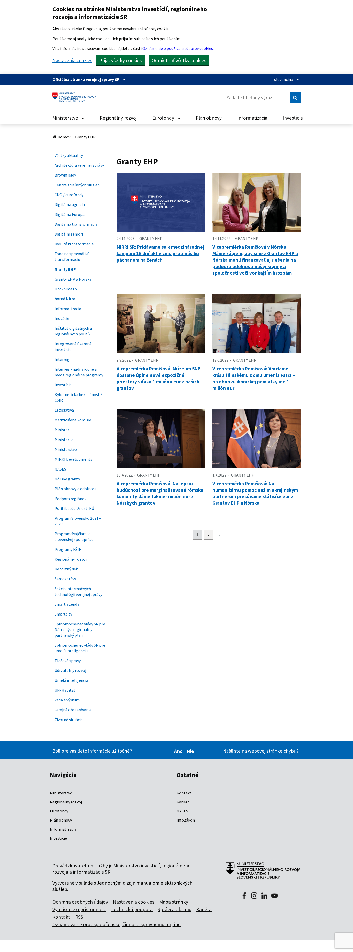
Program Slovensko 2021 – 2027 (78, 521)
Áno (179, 751)
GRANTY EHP (151, 238)
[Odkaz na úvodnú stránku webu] (261, 873)
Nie (191, 751)
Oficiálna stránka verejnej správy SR (86, 79)
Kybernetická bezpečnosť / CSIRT (78, 397)
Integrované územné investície (73, 346)
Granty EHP (65, 269)
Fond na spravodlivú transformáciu (72, 256)
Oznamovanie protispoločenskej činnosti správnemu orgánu (116, 924)
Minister (62, 429)
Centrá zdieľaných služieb (77, 184)
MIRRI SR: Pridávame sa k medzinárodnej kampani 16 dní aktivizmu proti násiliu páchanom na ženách (160, 253)
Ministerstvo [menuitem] (65, 118)
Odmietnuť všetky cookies (179, 60)
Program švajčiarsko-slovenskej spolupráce (74, 536)
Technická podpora (132, 909)
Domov (64, 137)
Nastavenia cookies (72, 60)
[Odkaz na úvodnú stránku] (76, 97)
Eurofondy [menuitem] (163, 118)
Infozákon (186, 820)
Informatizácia (68, 308)
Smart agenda (67, 604)
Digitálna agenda (70, 204)
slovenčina (284, 79)
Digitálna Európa (70, 214)
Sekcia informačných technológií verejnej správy (78, 591)
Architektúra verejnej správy (79, 165)
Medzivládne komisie (73, 419)
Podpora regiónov (70, 498)
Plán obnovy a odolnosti (76, 488)
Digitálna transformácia (76, 224)
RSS (79, 917)
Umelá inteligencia (71, 680)
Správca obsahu (174, 909)
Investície (63, 384)
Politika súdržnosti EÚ (74, 508)
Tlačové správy (68, 660)
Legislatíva (64, 410)
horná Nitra (65, 298)
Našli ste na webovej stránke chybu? (261, 751)
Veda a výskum (67, 699)
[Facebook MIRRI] (244, 896)
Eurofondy (59, 811)
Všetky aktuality (69, 155)
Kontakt (184, 792)
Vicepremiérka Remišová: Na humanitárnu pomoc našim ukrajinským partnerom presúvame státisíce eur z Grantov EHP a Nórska (255, 493)
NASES (60, 469)
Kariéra (183, 801)
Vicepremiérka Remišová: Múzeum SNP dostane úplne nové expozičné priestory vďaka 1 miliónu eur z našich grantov (159, 378)
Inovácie (62, 318)
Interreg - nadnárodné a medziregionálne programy (79, 372)
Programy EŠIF (68, 549)
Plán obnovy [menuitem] (209, 118)
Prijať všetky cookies (120, 60)
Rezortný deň (66, 569)
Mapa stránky (173, 902)
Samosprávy (65, 578)
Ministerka (64, 439)
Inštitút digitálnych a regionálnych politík (73, 331)
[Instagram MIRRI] (254, 896)
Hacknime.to (66, 288)
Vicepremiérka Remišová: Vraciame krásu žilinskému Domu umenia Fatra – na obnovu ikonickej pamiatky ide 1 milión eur (253, 378)
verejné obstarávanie (73, 709)
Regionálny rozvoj (71, 559)
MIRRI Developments (73, 459)
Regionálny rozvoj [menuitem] (118, 118)
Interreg (62, 359)
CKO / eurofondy (69, 194)
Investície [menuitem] (293, 118)
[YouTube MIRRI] (274, 896)
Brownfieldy (65, 175)
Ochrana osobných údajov (80, 902)
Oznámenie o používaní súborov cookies (177, 48)
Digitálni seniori (69, 234)
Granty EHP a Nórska (73, 279)
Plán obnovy (61, 820)
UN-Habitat (65, 690)
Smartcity (63, 614)
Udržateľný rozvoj (70, 670)
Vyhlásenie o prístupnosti (79, 909)
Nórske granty (67, 478)
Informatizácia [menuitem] (252, 118)
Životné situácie (69, 719)
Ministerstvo (66, 449)
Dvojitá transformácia (74, 243)
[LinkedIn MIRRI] (264, 896)
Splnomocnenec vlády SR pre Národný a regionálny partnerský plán (80, 629)
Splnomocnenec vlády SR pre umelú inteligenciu (80, 647)
